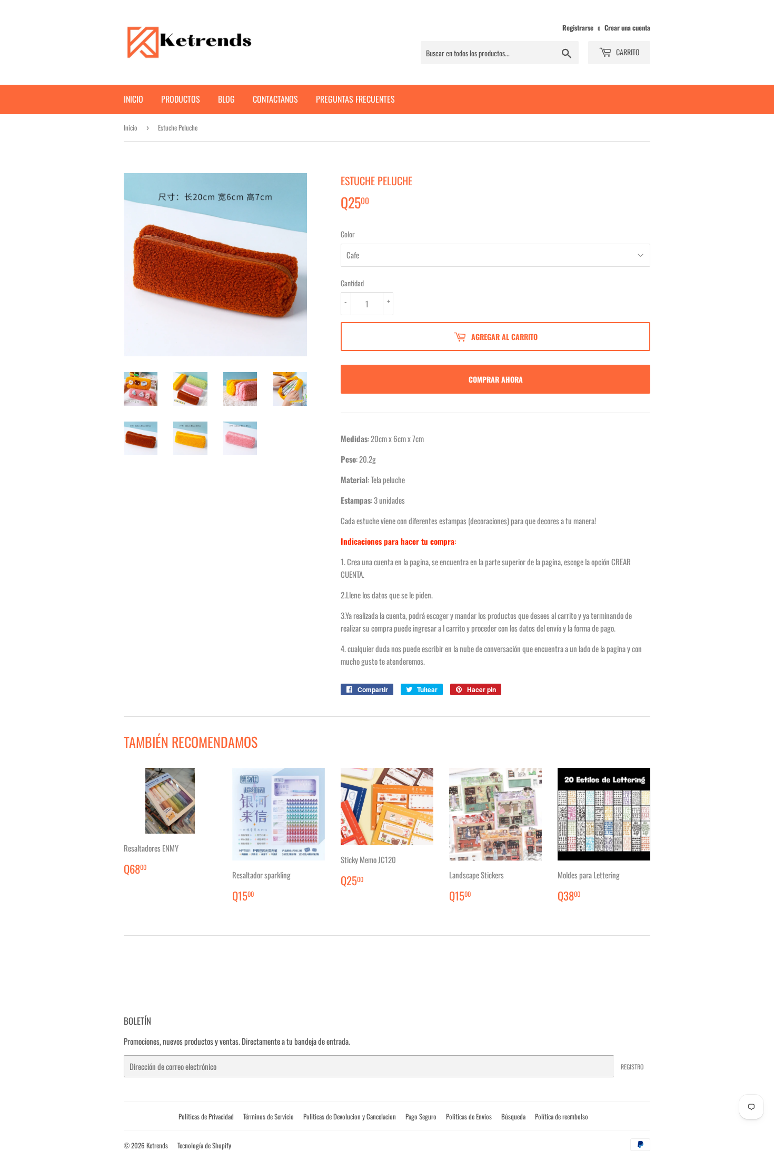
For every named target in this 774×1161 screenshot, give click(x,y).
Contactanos (275, 99)
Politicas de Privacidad (206, 1116)
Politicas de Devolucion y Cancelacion (349, 1116)
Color (348, 233)
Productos (180, 99)
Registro (632, 1066)
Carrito (627, 51)
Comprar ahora (496, 379)
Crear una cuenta (627, 28)
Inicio (133, 99)
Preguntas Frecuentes (355, 99)
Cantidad (352, 282)
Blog (226, 99)
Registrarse (577, 28)
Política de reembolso (561, 1116)
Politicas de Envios (469, 1116)
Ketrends (157, 1145)
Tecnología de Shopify (204, 1145)
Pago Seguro (420, 1116)
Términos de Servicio (268, 1116)
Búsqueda (513, 1116)
